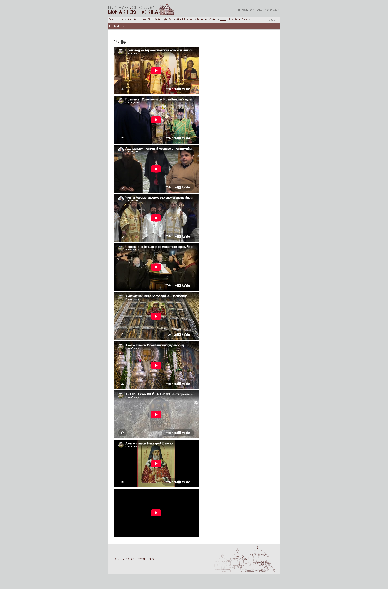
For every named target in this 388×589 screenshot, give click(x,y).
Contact (245, 19)
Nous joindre (234, 19)
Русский (259, 10)
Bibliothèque (200, 19)
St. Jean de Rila (144, 19)
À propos (120, 19)
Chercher (141, 559)
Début (111, 19)
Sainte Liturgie (160, 19)
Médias (223, 19)
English (251, 10)
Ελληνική (276, 10)
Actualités (132, 19)
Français (267, 10)
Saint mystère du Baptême (180, 19)
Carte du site (128, 559)
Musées (212, 19)
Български (242, 10)
